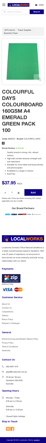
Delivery (5, 316)
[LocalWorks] (18, 5)
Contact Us (7, 308)
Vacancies (6, 350)
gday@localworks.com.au (16, 372)
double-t (37, 440)
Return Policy (7, 319)
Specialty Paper (11, 33)
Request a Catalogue (11, 323)
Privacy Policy (7, 343)
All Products (9, 30)
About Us (6, 304)
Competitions (7, 312)
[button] (39, 79)
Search (36, 12)
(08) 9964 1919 (12, 367)
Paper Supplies (24, 30)
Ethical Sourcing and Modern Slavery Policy (20, 339)
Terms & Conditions (10, 347)
